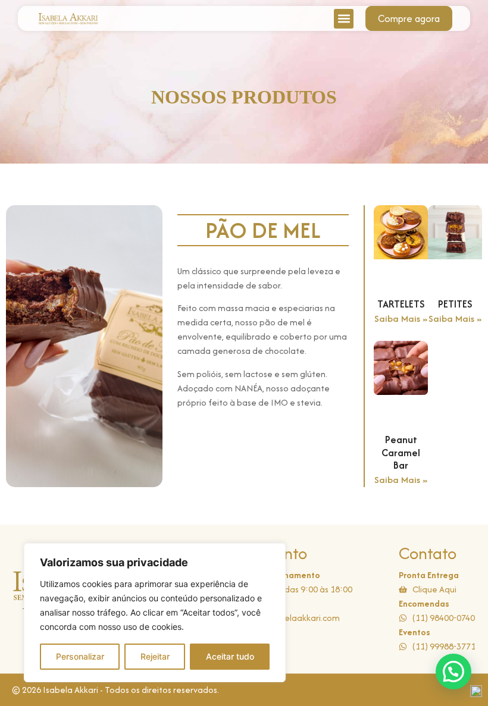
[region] (155, 612)
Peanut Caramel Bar (400, 452)
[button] (344, 19)
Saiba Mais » (400, 318)
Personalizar (80, 656)
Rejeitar (155, 656)
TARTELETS (400, 304)
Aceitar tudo (230, 656)
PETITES (455, 304)
